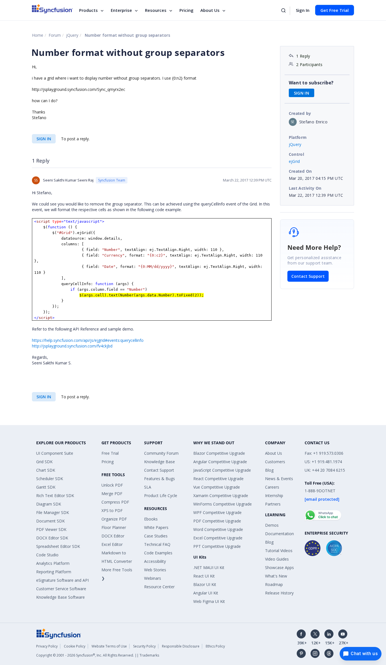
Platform (298, 137)
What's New (276, 576)
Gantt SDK (45, 487)
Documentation (279, 533)
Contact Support (308, 276)
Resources (155, 10)
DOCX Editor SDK (52, 538)
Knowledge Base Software (60, 597)
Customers (275, 461)
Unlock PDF (112, 485)
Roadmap (274, 584)
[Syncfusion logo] (52, 8)
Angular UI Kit (205, 593)
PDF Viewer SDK (51, 529)
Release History (279, 593)
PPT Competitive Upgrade (217, 546)
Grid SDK (44, 461)
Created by (300, 113)
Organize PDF (114, 519)
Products (88, 10)
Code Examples (158, 552)
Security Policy (144, 646)
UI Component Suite (54, 453)
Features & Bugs (159, 478)
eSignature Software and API (62, 580)
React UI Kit (204, 576)
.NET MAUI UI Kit (208, 567)
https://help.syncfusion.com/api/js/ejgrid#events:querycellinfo (88, 340)
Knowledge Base (159, 461)
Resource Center (159, 586)
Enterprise (121, 10)
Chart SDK (45, 470)
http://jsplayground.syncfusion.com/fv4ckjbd (72, 346)
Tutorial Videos (278, 550)
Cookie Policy (74, 646)
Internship (274, 495)
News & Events (279, 478)
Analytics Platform (53, 563)
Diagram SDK (48, 504)
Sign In (302, 10)
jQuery (72, 35)
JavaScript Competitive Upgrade (222, 470)
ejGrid (294, 161)
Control (296, 154)
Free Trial (110, 453)
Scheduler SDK (49, 478)
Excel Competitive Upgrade (217, 538)
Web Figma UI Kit (209, 601)
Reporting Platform (53, 571)
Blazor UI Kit (204, 584)
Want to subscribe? (311, 83)
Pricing (186, 10)
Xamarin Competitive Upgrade (220, 495)
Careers (272, 487)
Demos (272, 525)
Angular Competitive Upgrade (220, 461)
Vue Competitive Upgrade (216, 487)
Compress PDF (115, 502)
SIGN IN (43, 138)
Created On (300, 171)
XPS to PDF (112, 510)
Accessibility (155, 561)
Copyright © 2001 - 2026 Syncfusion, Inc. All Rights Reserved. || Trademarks (97, 655)
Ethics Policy (215, 646)
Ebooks (151, 519)
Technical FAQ (157, 544)
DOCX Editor (112, 536)
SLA (147, 487)
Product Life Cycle (160, 495)
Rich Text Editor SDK (55, 495)
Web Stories (155, 569)
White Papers (156, 527)
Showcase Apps (279, 567)
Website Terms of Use (109, 646)
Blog (269, 470)
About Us (210, 10)
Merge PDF (111, 493)
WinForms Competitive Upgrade (222, 504)
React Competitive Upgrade (218, 478)
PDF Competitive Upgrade (217, 521)
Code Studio (47, 554)
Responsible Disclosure (180, 646)
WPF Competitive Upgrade (217, 512)
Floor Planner (113, 527)
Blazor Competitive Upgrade (219, 453)
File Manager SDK (52, 512)
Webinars (152, 578)
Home (37, 35)
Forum (55, 35)
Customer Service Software (61, 588)
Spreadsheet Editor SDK (58, 546)
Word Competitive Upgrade (218, 529)
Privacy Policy (47, 646)
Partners (273, 504)
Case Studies (156, 536)
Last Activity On (305, 188)
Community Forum (161, 453)
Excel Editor (112, 544)
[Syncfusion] (58, 633)
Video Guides (277, 559)
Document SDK (50, 521)
